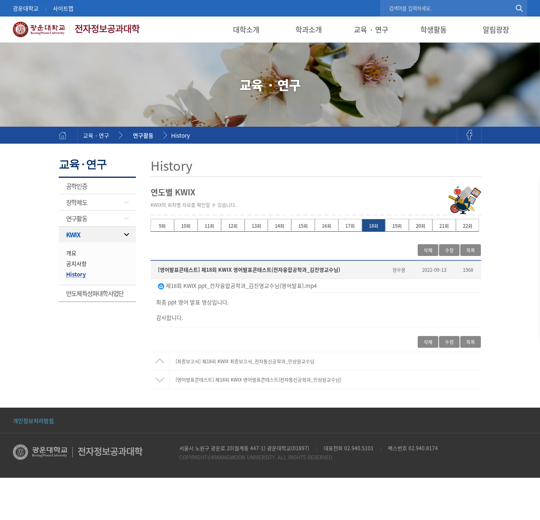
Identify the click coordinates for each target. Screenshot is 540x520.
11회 (209, 225)
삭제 (428, 249)
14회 (279, 225)
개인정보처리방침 (33, 421)
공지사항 (76, 263)
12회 (233, 225)
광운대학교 (26, 8)
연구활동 (143, 135)
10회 (186, 225)
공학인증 (76, 186)
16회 (326, 225)
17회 (350, 225)
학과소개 (308, 29)
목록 (470, 341)
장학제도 (76, 202)
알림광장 (496, 29)
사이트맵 (63, 8)
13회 (256, 225)
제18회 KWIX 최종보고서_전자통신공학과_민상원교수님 (245, 361)
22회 (467, 225)
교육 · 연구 (371, 29)
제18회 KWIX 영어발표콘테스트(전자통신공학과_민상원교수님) (258, 379)
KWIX (73, 234)
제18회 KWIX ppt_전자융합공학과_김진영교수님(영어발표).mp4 (240, 285)
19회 (397, 225)
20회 (420, 225)
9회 (162, 225)
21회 (444, 225)
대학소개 (246, 29)
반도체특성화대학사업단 (94, 293)
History (180, 135)
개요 (71, 253)
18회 (373, 225)
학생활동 (433, 29)
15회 (303, 225)
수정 (449, 249)
